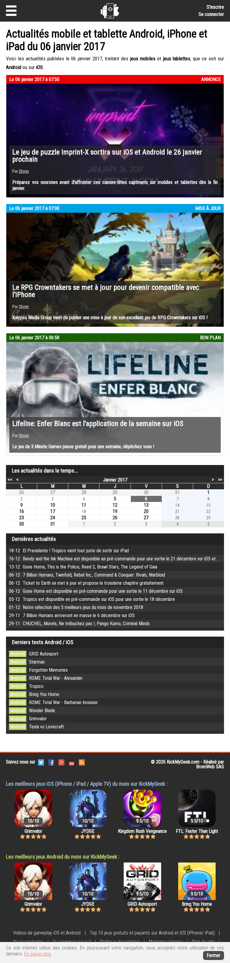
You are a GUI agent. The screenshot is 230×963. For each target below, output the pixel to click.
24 (52, 517)
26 (21, 492)
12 (115, 505)
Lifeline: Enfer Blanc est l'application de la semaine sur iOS (97, 423)
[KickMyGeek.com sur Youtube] (71, 762)
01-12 (76, 607)
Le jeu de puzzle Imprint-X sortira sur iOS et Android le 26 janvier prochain (107, 156)
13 (146, 505)
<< (9, 479)
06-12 (87, 575)
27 (52, 492)
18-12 (69, 551)
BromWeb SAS (210, 767)
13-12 (83, 567)
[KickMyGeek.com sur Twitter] (41, 762)
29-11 (72, 615)
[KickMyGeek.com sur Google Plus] (61, 762)
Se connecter (211, 14)
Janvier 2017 (115, 480)
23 (21, 517)
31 (177, 492)
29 (115, 492)
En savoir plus (37, 954)
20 (146, 511)
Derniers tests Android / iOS (42, 642)
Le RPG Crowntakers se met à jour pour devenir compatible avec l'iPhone (105, 291)
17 (52, 511)
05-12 (92, 599)
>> (220, 479)
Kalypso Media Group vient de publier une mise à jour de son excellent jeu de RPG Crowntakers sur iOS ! (110, 317)
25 (83, 517)
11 (83, 505)
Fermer (213, 955)
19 (115, 511)
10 (52, 505)
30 (146, 492)
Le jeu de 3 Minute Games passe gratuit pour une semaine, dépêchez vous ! (83, 446)
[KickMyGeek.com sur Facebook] (51, 762)
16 (21, 511)
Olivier (24, 171)
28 (83, 492)
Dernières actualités (34, 539)
